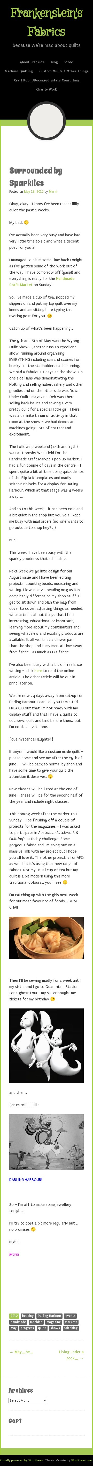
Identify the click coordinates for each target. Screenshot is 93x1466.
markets (71, 1322)
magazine (54, 1322)
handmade (18, 1322)
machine (36, 1322)
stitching (71, 1328)
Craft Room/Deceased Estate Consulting (46, 80)
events (70, 1316)
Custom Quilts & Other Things (63, 71)
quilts (42, 1328)
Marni (53, 191)
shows (55, 1328)
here (38, 670)
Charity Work (46, 89)
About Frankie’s (32, 62)
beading (28, 1316)
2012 (14, 1316)
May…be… (21, 1352)
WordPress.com (81, 1460)
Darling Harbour (49, 1316)
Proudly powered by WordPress (21, 1460)
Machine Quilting (19, 71)
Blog (54, 62)
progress (27, 1328)
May (14, 1328)
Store (68, 62)
